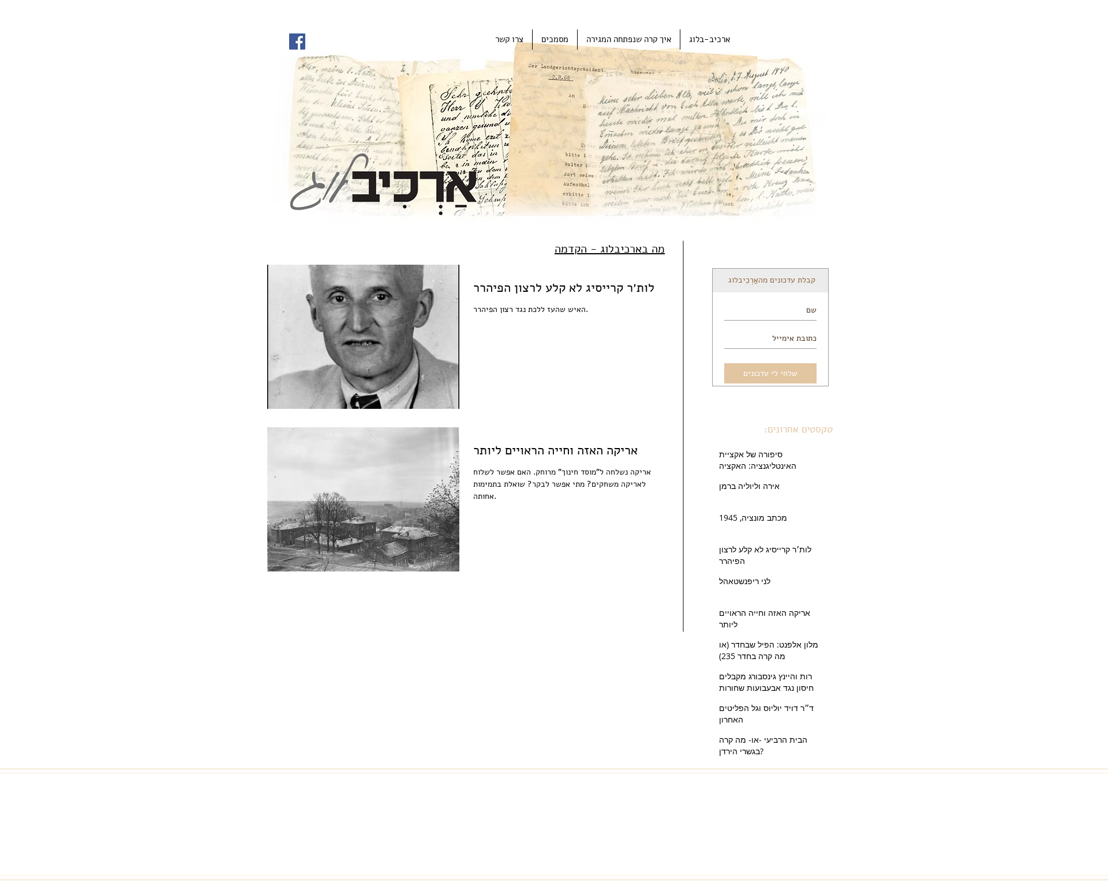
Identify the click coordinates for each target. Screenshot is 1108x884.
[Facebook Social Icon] (297, 41)
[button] (555, 39)
